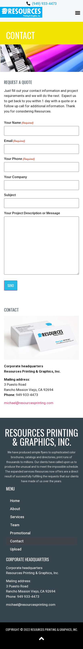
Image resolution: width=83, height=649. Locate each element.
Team (14, 525)
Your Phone (19, 159)
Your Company (15, 177)
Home (15, 501)
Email (14, 141)
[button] (78, 13)
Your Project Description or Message (32, 213)
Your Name (18, 122)
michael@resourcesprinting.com (28, 403)
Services (17, 517)
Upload (15, 549)
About (15, 509)
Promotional (20, 533)
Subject (10, 195)
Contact (17, 541)
